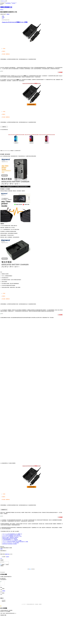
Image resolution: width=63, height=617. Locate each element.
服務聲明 (40, 604)
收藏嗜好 (7, 14)
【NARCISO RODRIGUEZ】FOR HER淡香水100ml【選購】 (12, 540)
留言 (8, 554)
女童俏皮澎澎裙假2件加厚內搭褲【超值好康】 (9, 538)
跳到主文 (1, 9)
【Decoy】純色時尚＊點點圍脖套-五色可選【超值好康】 (11, 535)
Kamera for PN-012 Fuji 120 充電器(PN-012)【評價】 (15, 22)
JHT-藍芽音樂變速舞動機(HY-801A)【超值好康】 (10, 539)
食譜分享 (7, 556)
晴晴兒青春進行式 (6, 7)
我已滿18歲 (2, 615)
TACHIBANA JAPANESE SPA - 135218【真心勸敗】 (10, 542)
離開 (5, 615)
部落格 (3, 17)
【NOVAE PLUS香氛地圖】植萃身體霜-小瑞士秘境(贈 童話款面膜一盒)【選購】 (15, 541)
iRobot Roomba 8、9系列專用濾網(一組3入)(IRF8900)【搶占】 (12, 536)
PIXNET (25, 604)
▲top (1, 558)
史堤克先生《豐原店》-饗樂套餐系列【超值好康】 (10, 537)
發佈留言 (2, 565)
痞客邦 (6, 554)
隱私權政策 (36, 604)
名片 (3, 18)
